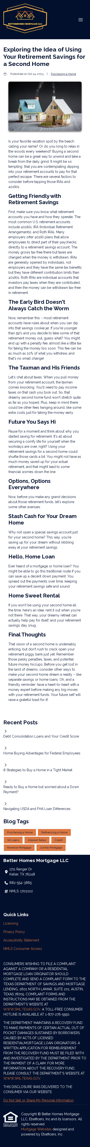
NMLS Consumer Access (22, 949)
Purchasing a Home (63, 74)
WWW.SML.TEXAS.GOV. (22, 1078)
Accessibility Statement (21, 940)
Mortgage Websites (37, 1129)
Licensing (10, 923)
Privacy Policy (14, 932)
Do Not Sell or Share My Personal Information (38, 1100)
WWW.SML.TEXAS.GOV (21, 1009)
